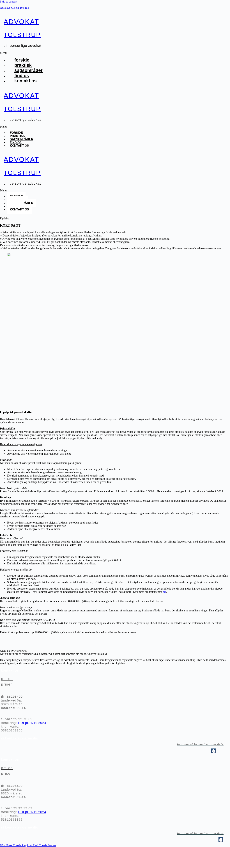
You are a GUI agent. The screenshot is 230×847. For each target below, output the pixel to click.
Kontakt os (25, 80)
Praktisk (23, 65)
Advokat (21, 21)
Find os (21, 75)
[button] (84, 53)
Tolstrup (22, 34)
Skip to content (8, 1)
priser (6, 684)
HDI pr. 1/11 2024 (32, 723)
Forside (21, 59)
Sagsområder (28, 70)
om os (7, 679)
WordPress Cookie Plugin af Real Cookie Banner (28, 845)
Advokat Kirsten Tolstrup (14, 7)
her (164, 591)
